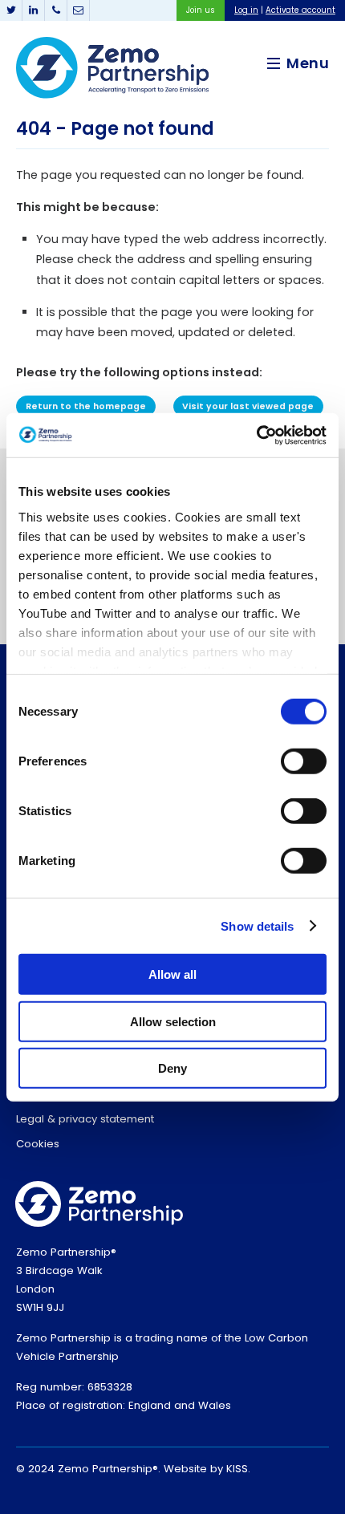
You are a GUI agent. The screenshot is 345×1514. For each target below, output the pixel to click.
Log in (246, 10)
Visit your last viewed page (248, 406)
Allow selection (173, 1021)
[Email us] (78, 10)
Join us (200, 10)
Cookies (37, 1143)
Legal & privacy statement (85, 1118)
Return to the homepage (86, 406)
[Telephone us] (56, 10)
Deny (172, 1068)
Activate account (300, 10)
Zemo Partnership (112, 68)
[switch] (304, 761)
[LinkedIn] (33, 10)
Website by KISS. (207, 1468)
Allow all (172, 974)
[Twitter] (11, 10)
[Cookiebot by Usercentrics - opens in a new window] (256, 434)
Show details (257, 925)
